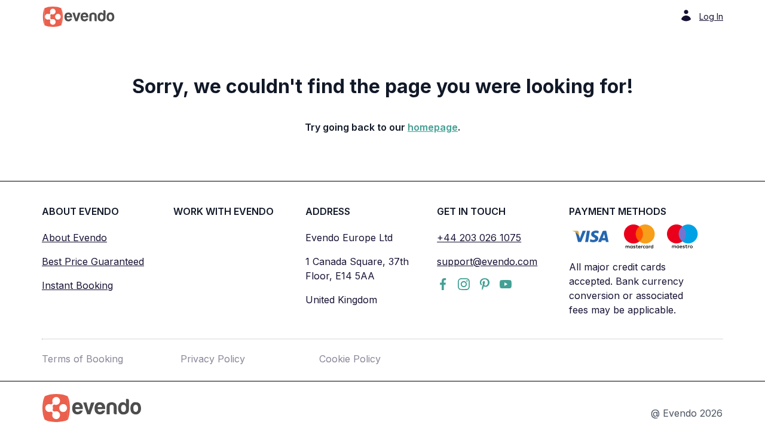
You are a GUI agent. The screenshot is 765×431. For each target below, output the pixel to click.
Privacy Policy (212, 359)
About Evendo (74, 238)
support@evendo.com (487, 261)
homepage (433, 127)
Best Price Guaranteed (93, 261)
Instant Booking (77, 285)
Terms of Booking (82, 359)
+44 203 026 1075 (479, 238)
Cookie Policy (350, 359)
